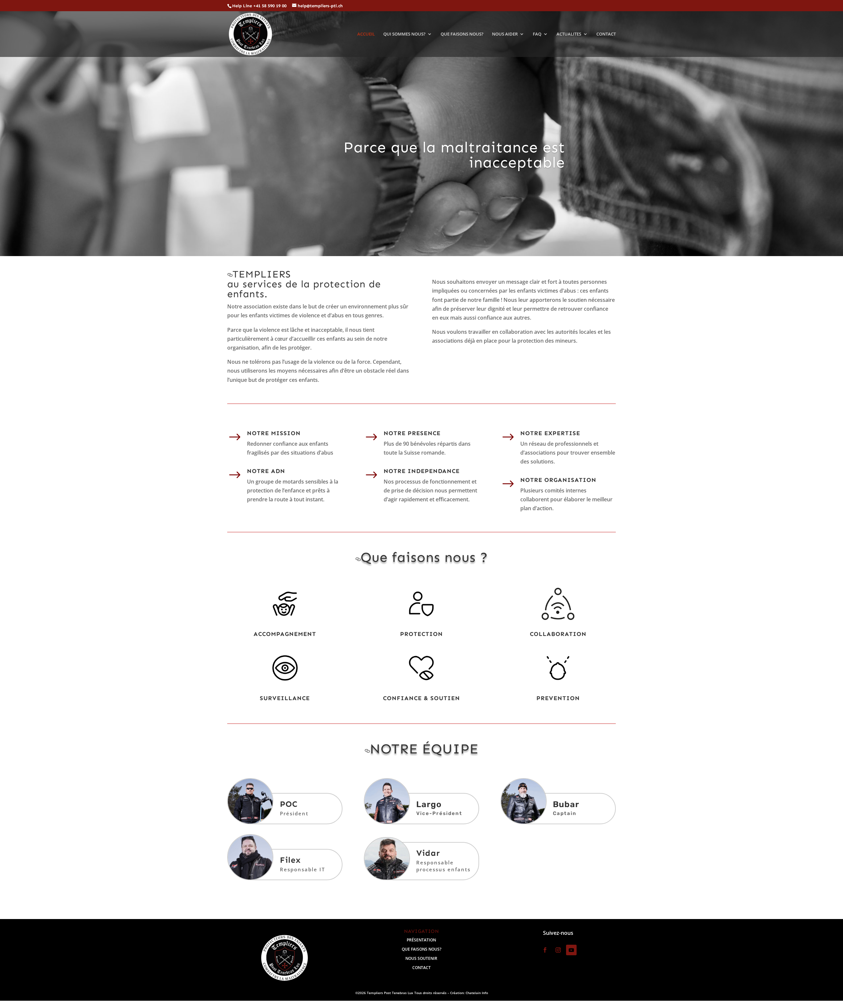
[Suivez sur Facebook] (545, 950)
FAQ (537, 34)
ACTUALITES (569, 34)
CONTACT (606, 34)
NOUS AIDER (505, 34)
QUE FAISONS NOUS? (462, 34)
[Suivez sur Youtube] (571, 950)
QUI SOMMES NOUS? (404, 34)
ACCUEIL (366, 34)
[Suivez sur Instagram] (558, 950)
